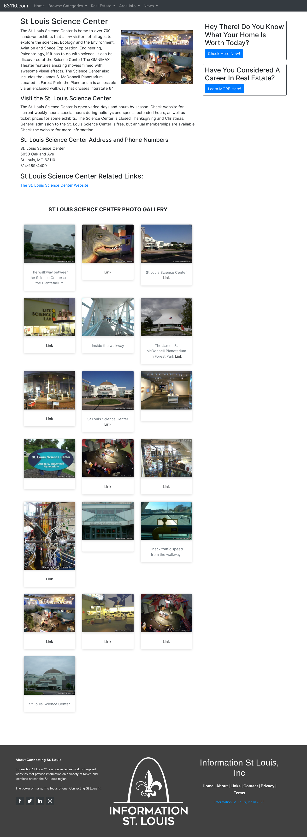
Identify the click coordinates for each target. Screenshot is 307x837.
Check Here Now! (224, 53)
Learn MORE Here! (224, 88)
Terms (239, 793)
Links (235, 786)
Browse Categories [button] (66, 5)
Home (39, 5)
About (222, 786)
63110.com (16, 6)
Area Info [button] (128, 5)
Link (107, 272)
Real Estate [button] (101, 5)
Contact (250, 786)
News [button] (149, 5)
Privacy (267, 786)
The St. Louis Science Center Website (54, 185)
